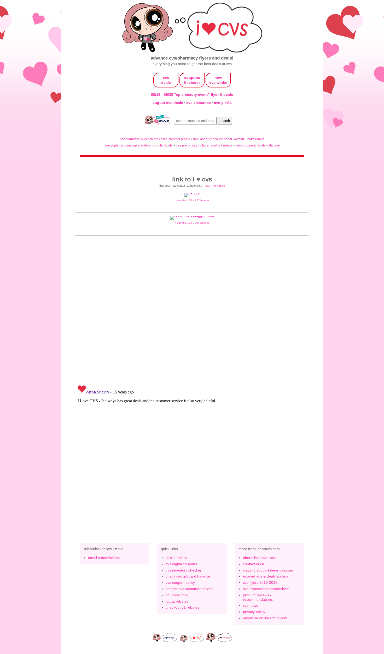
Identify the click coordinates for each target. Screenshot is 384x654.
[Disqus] (192, 448)
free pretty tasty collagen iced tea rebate (204, 145)
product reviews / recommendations (258, 597)
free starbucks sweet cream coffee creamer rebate (155, 139)
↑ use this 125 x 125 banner (192, 200)
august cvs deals (168, 103)
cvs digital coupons (181, 564)
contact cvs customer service (189, 589)
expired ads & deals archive (266, 576)
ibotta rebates (177, 601)
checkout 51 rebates (182, 607)
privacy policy (254, 612)
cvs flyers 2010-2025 (260, 582)
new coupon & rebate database (257, 145)
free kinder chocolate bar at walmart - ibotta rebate (228, 139)
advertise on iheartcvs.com (265, 618)
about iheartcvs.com (259, 558)
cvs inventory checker (183, 570)
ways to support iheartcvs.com (268, 570)
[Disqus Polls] (192, 313)
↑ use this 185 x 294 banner (192, 222)
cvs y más (223, 103)
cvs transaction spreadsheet (266, 589)
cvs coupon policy (180, 582)
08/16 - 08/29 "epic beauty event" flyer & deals (192, 94)
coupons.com (177, 595)
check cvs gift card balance (188, 576)
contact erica (253, 564)
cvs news (250, 605)
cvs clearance (199, 103)
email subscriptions (104, 558)
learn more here (215, 185)
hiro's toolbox (177, 558)
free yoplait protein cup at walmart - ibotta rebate (138, 145)
